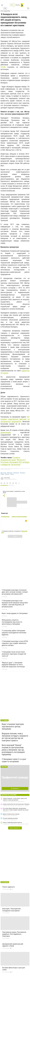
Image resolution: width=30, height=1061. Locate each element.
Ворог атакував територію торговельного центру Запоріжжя (13, 726)
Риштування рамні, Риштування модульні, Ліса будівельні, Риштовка (14, 934)
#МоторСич (10, 473)
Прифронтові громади (15, 777)
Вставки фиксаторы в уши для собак (13, 969)
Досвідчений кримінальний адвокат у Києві (12, 945)
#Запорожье (16, 473)
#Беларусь (22, 473)
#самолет (7, 474)
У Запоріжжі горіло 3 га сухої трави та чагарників (14, 760)
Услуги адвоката (8, 887)
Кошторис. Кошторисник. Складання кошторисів (11, 910)
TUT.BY (3, 67)
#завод (2, 474)
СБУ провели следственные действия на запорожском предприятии (15, 419)
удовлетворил (6, 432)
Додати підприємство (15, 828)
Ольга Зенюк (7, 477)
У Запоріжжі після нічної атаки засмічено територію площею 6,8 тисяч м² (14, 654)
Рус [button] (5, 8)
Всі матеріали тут (15, 788)
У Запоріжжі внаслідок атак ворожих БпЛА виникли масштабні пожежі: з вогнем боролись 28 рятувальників (15, 604)
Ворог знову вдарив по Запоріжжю (15, 613)
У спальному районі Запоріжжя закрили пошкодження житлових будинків (14, 633)
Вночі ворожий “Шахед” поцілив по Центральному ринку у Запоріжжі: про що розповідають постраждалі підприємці (13, 750)
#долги (12, 474)
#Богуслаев (3, 473)
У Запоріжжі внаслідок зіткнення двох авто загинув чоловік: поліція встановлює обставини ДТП (15, 592)
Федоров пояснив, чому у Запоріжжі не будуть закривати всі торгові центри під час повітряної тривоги (15, 737)
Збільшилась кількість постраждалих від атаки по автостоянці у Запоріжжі (12, 622)
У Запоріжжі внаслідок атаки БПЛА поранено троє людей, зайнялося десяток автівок (15, 643)
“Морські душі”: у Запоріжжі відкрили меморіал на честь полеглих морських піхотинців (13, 665)
